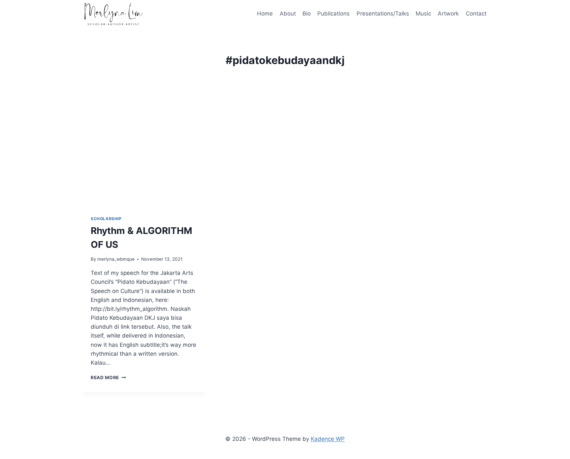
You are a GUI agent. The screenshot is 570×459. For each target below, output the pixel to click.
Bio (306, 13)
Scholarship (106, 218)
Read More (108, 377)
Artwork (448, 13)
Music (423, 13)
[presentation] (144, 162)
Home (265, 13)
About (288, 13)
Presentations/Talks (383, 13)
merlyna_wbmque (116, 259)
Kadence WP (328, 439)
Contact (476, 13)
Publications (333, 13)
